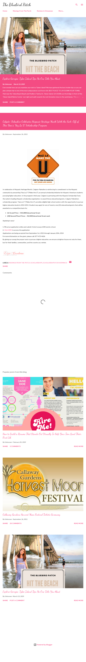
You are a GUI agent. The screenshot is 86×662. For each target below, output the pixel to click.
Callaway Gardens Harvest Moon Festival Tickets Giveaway (31, 514)
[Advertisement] (43, 348)
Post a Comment (17, 102)
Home (5, 11)
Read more (78, 446)
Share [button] (5, 102)
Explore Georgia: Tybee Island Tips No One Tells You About (31, 78)
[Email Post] (70, 263)
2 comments (15, 446)
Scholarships (36, 263)
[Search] (76, 4)
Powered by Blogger (44, 645)
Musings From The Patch (22, 11)
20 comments (15, 523)
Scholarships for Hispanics (55, 263)
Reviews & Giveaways (45, 11)
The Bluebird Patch (17, 4)
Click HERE (8, 230)
